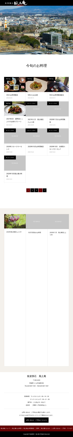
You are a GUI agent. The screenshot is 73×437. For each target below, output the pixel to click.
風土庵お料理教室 (28, 428)
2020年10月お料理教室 (36, 146)
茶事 (37, 428)
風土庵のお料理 (16, 428)
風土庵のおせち (45, 428)
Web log (8, 79)
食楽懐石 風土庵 (36, 376)
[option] (15, 290)
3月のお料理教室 (12, 95)
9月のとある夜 (33, 95)
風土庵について (5, 428)
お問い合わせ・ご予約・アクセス (62, 428)
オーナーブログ (31, 103)
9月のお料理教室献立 (56, 95)
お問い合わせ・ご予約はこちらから (36, 420)
